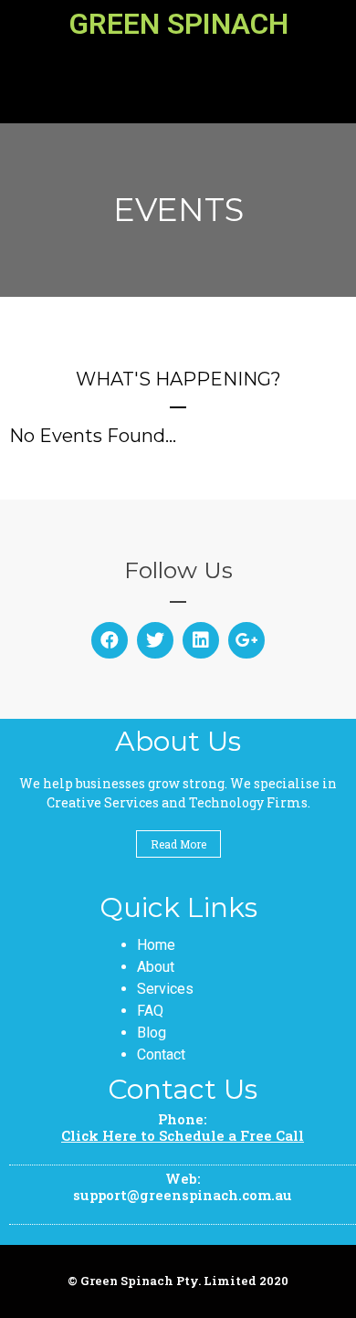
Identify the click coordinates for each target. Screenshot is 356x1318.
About (155, 966)
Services (165, 988)
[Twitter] (155, 640)
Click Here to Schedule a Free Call (182, 1135)
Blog (151, 1032)
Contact (161, 1054)
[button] (178, 81)
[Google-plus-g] (246, 640)
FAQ (150, 1010)
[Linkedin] (201, 640)
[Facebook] (109, 640)
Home (156, 945)
